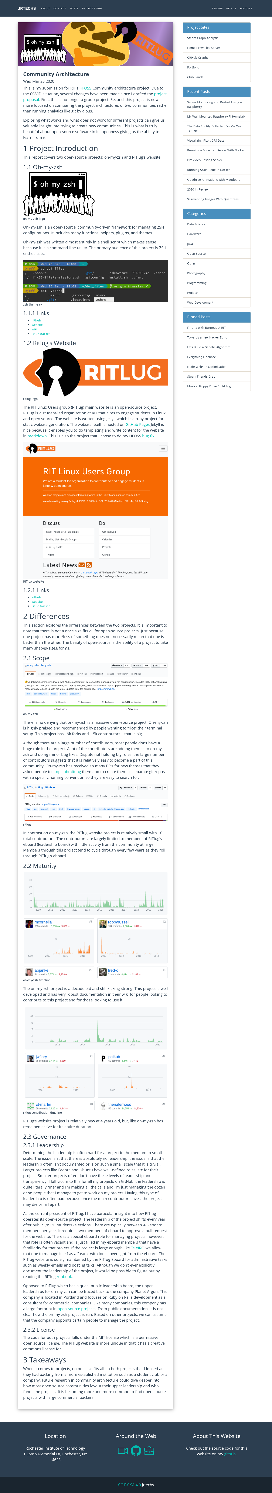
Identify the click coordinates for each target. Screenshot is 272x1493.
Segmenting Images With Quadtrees (213, 199)
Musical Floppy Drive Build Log (209, 386)
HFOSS (85, 88)
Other (191, 263)
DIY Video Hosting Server (204, 160)
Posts (74, 8)
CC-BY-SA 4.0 (129, 1484)
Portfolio (193, 67)
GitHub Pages (138, 424)
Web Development (200, 302)
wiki (34, 329)
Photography (92, 8)
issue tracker (41, 334)
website (37, 325)
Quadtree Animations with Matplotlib (213, 180)
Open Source (196, 254)
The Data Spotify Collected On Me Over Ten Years (215, 128)
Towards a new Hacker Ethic (207, 337)
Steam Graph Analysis (202, 38)
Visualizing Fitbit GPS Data (205, 140)
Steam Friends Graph (202, 376)
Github (231, 8)
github (36, 320)
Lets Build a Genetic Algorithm (208, 347)
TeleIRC (137, 1247)
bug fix (148, 435)
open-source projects (77, 1308)
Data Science (196, 224)
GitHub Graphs (197, 57)
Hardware (194, 234)
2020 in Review (197, 189)
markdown (37, 435)
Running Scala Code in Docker (208, 170)
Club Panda (195, 77)
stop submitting (67, 771)
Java (190, 244)
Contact (60, 8)
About (45, 8)
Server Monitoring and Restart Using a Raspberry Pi (214, 104)
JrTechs (27, 8)
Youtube (246, 8)
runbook (64, 1276)
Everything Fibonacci (202, 357)
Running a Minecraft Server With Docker (216, 150)
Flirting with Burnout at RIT (206, 328)
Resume (217, 8)
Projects (192, 293)
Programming (197, 283)
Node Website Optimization (207, 367)
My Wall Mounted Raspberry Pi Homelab (216, 116)
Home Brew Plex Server (203, 48)
